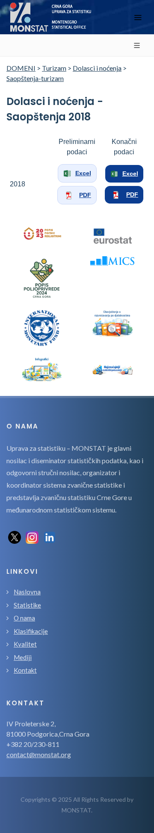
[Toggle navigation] (138, 17)
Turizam (54, 68)
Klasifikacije (31, 631)
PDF (85, 195)
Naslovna (27, 592)
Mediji (23, 657)
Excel (83, 173)
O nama (24, 618)
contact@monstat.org (38, 754)
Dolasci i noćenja (97, 68)
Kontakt (25, 670)
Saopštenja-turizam (35, 78)
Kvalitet (25, 644)
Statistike (27, 605)
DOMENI (21, 68)
